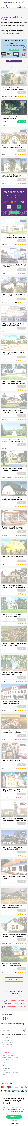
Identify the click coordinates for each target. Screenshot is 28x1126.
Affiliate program (6, 1061)
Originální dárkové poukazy (9, 1046)
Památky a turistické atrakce (19, 12)
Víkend (18, 67)
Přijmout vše (14, 1116)
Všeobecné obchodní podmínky (10, 1076)
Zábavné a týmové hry (6, 7)
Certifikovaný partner (7, 1062)
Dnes (9, 67)
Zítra (13, 67)
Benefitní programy (7, 1040)
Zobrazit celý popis (13, 35)
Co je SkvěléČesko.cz (7, 1042)
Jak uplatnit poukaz (7, 1044)
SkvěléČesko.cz (5, 12)
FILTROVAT (15, 61)
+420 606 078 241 (16, 1001)
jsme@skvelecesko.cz (16, 1006)
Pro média (4, 1077)
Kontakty (4, 1070)
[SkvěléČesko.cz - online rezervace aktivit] (7, 2)
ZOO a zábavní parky (20, 7)
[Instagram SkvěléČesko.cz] (6, 1018)
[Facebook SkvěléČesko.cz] (2, 1018)
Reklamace (4, 1047)
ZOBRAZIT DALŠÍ (14, 979)
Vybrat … (24, 67)
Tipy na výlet (5, 1049)
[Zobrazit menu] (26, 2)
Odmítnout (14, 1120)
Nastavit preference (14, 1123)
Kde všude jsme (6, 1068)
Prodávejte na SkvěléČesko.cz (9, 1055)
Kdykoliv (3, 67)
